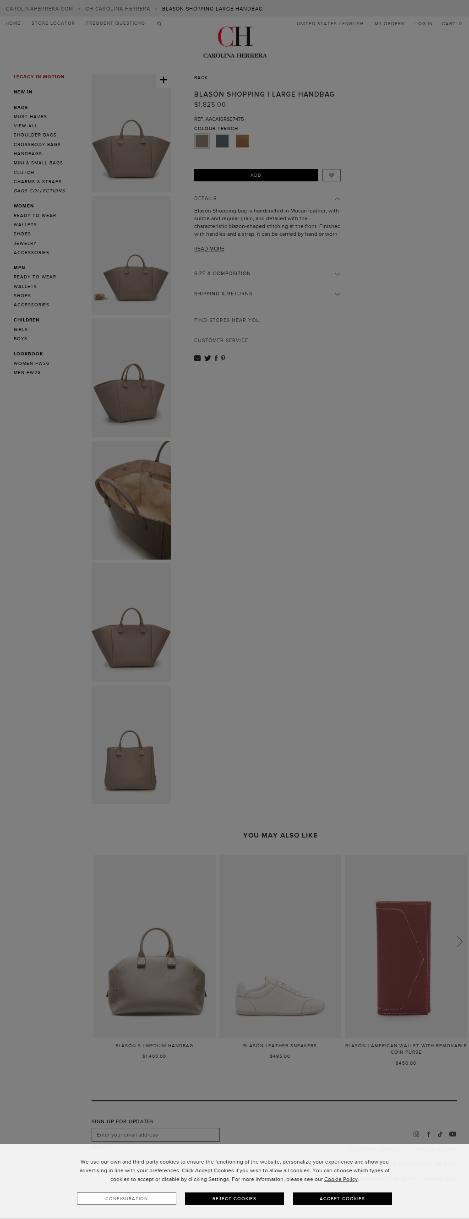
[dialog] (234, 1181)
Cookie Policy (341, 1179)
